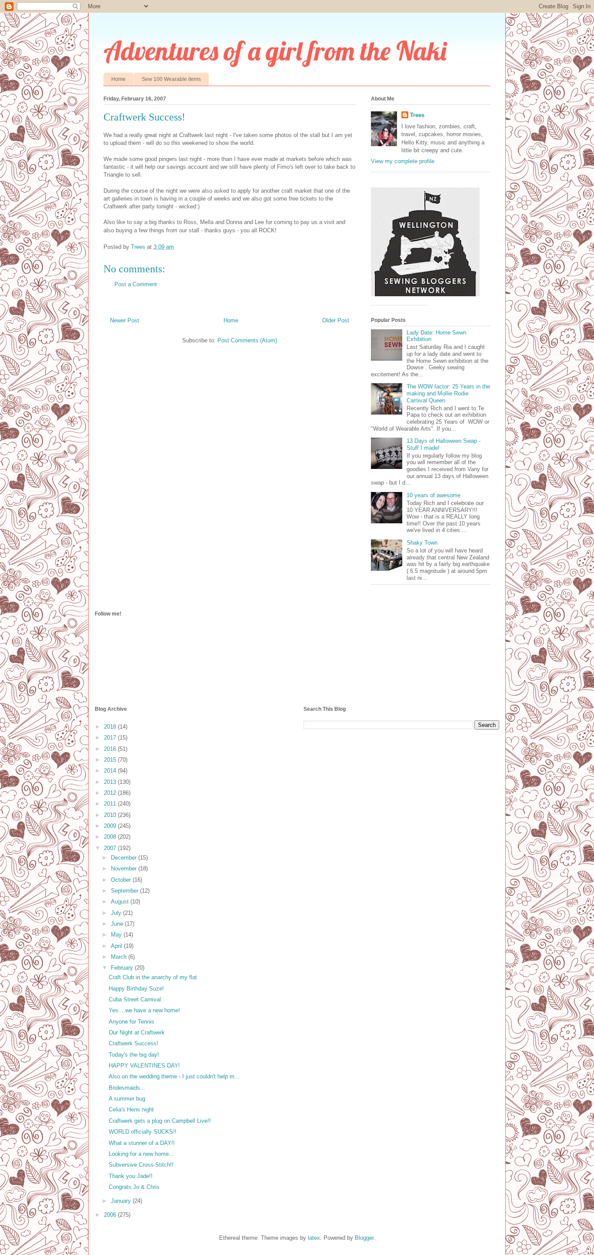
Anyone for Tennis (131, 1021)
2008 (111, 836)
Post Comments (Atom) (247, 340)
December (124, 857)
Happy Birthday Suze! (136, 988)
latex (314, 1238)
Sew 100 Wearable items (171, 79)
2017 (111, 737)
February (123, 967)
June (118, 923)
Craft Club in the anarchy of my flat (153, 977)
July (117, 913)
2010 (111, 815)
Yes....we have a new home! (144, 1010)
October (122, 880)
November (124, 868)
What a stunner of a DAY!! (142, 1143)
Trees (417, 115)
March (119, 957)
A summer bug (127, 1098)
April (117, 946)
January (122, 1201)
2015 (111, 759)
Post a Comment (135, 284)
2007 (111, 848)
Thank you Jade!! (131, 1176)
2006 (111, 1214)
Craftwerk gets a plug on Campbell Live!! (160, 1121)
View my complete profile (402, 161)
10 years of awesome (434, 495)
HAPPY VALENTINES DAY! (144, 1065)
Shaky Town (422, 542)
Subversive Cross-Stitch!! (141, 1164)
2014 (111, 770)
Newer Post (124, 320)
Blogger (364, 1238)
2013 (111, 782)
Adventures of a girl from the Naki (275, 50)
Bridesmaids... (127, 1087)
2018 (111, 726)
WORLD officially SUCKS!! (143, 1131)
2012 (111, 793)
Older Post (335, 320)
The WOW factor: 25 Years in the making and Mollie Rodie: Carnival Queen (448, 393)
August (120, 901)
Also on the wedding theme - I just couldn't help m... (174, 1076)
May (117, 934)
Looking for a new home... (141, 1154)
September (125, 890)
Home (118, 79)
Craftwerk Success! (133, 1043)
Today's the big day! (134, 1054)
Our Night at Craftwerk (137, 1032)
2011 (111, 803)
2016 (111, 749)
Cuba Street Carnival (135, 999)
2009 (111, 826)
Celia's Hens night (131, 1109)
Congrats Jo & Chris (134, 1187)
